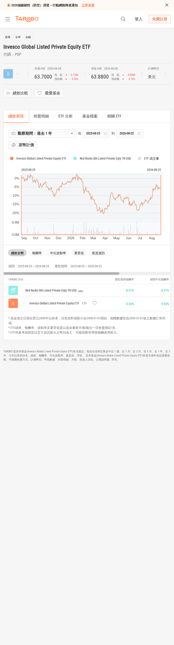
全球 (18, 37)
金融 (28, 37)
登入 (139, 19)
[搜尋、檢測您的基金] (123, 19)
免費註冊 (159, 19)
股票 (7, 37)
